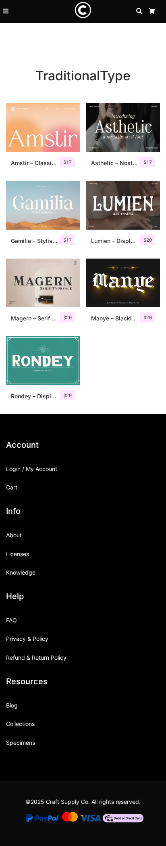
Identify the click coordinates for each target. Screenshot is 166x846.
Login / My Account (31, 468)
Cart (11, 487)
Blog (12, 705)
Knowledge (20, 572)
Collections (20, 723)
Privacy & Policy (27, 638)
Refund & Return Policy (36, 657)
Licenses (17, 553)
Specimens (20, 742)
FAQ (11, 620)
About (14, 535)
